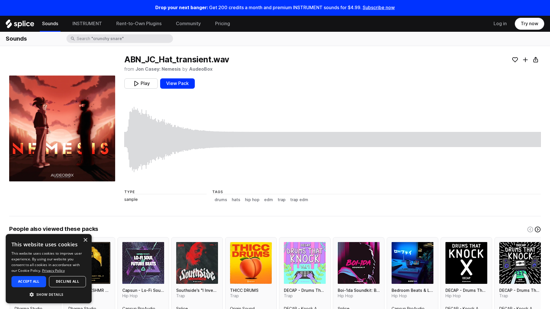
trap (282, 199)
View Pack (177, 83)
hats (236, 199)
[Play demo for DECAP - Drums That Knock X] (466, 263)
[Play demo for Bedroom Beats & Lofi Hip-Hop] (412, 263)
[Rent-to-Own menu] (166, 24)
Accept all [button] (29, 281)
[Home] (20, 25)
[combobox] (124, 38)
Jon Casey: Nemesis (158, 69)
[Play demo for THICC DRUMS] (251, 263)
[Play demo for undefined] (62, 128)
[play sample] (332, 139)
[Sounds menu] (62, 24)
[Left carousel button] (530, 229)
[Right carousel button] (537, 229)
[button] (48, 294)
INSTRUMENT (87, 23)
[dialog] (49, 268)
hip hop (252, 199)
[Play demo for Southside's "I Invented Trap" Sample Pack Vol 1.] (197, 263)
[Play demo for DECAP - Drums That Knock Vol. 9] (304, 263)
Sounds (50, 23)
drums (221, 199)
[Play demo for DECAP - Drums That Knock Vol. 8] (520, 263)
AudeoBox (201, 69)
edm (268, 199)
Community (188, 23)
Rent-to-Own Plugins (139, 23)
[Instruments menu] (106, 24)
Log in (500, 23)
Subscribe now (379, 7)
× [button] (85, 240)
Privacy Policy (53, 270)
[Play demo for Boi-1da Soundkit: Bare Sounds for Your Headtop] (358, 263)
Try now (529, 23)
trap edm (299, 199)
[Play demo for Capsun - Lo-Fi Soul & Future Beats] (143, 263)
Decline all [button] (67, 281)
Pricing (222, 23)
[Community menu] (205, 24)
